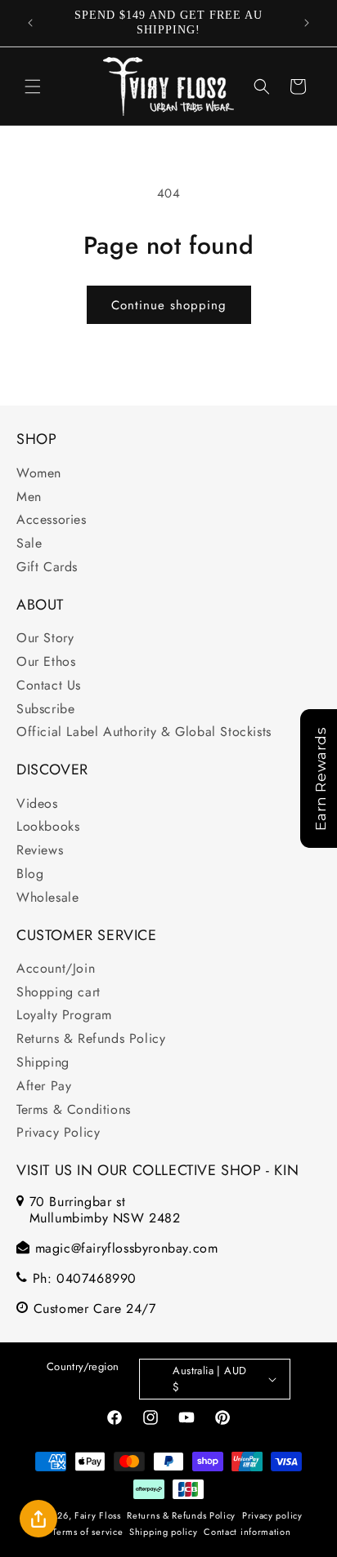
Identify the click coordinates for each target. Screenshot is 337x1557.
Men (29, 496)
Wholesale (47, 897)
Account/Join (55, 968)
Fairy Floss (97, 1514)
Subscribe (45, 708)
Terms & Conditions (73, 1109)
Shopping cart (58, 992)
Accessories (51, 519)
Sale (29, 543)
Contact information (247, 1531)
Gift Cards (47, 566)
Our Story (45, 637)
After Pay (43, 1085)
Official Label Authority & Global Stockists (144, 731)
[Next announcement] (307, 23)
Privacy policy (272, 1515)
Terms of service (87, 1531)
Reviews (39, 850)
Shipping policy (163, 1531)
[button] (33, 86)
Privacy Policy (58, 1132)
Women (38, 473)
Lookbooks (47, 826)
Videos (37, 803)
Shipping (43, 1062)
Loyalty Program (64, 1014)
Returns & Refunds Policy (90, 1038)
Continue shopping (169, 305)
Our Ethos (45, 661)
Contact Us (48, 685)
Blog (29, 873)
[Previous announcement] (30, 23)
